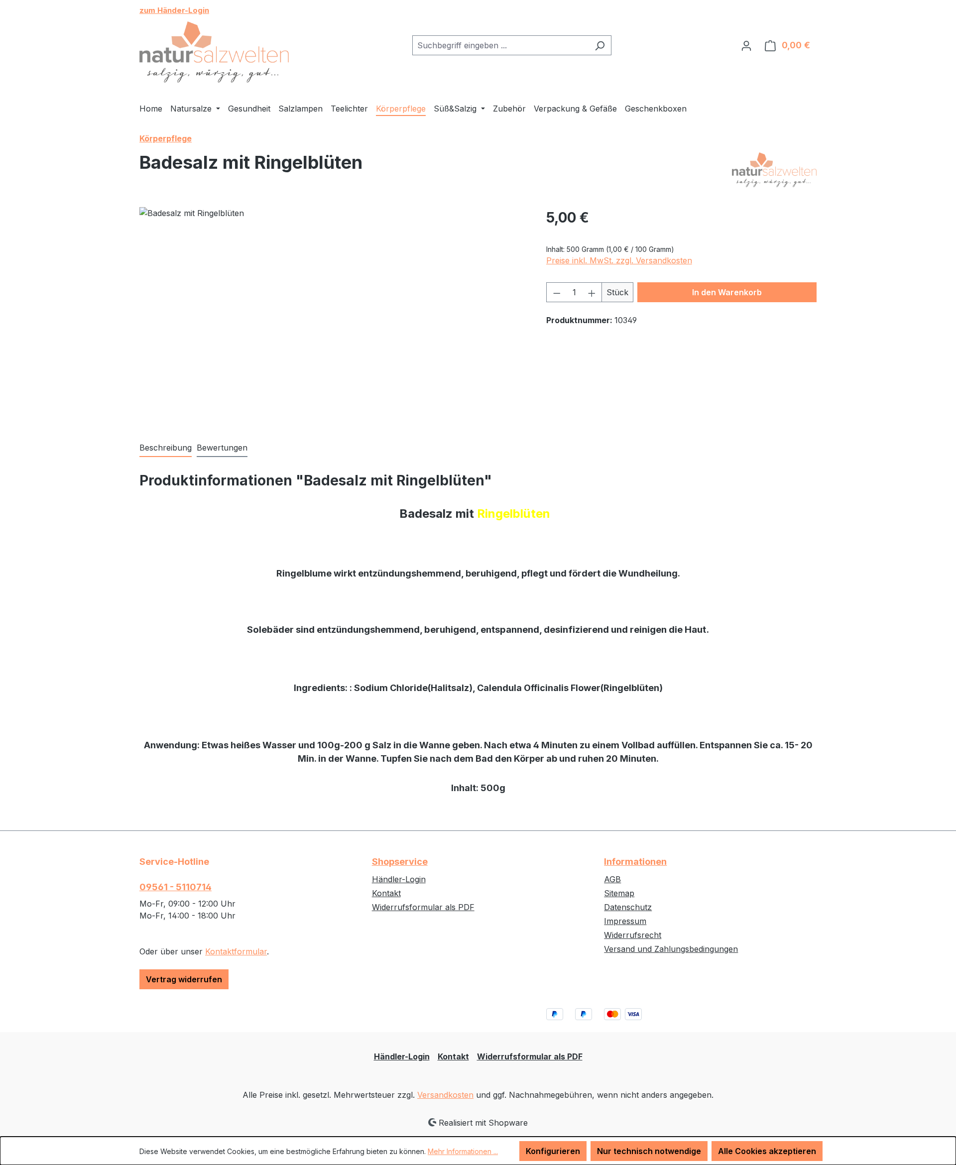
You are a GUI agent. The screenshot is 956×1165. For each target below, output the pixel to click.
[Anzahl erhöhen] (592, 292)
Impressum (625, 921)
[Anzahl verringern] (556, 292)
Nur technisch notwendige (649, 1151)
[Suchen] (599, 45)
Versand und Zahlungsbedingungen (671, 949)
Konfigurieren (553, 1151)
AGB (612, 879)
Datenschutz (628, 907)
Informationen (635, 861)
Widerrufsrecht (632, 935)
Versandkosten (445, 1095)
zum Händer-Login (174, 10)
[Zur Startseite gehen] (214, 52)
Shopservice (400, 861)
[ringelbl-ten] (332, 314)
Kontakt (386, 893)
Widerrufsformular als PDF (423, 907)
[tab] (165, 448)
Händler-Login (399, 879)
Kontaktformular (236, 951)
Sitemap (619, 893)
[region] (332, 314)
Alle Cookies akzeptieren (767, 1151)
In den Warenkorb (727, 292)
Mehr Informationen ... (463, 1151)
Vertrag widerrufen (184, 979)
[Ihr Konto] (746, 45)
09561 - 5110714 (175, 887)
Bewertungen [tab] (222, 448)
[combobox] (500, 45)
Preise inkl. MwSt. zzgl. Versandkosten (619, 260)
